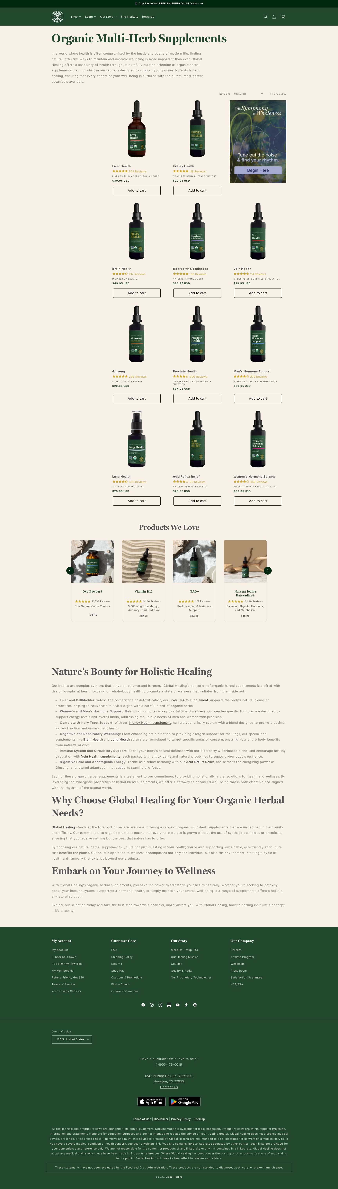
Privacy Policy (181, 1119)
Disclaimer (161, 1119)
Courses (176, 963)
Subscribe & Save (64, 957)
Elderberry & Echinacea (190, 269)
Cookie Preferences (124, 991)
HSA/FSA (237, 984)
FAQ (114, 949)
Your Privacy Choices (66, 991)
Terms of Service (63, 984)
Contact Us (169, 1087)
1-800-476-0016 (169, 1064)
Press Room (239, 970)
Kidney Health (183, 166)
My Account (60, 949)
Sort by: (224, 93)
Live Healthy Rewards (67, 963)
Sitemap (199, 1119)
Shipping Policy (122, 957)
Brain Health (121, 269)
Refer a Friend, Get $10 (68, 977)
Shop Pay (118, 970)
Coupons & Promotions (127, 977)
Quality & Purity (182, 970)
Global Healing (63, 827)
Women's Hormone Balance (255, 477)
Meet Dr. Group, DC (184, 949)
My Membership (63, 970)
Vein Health (242, 269)
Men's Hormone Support (252, 371)
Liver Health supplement (189, 700)
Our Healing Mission (184, 957)
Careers (236, 949)
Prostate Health (185, 371)
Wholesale (238, 963)
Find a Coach (120, 984)
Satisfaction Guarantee (246, 977)
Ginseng (118, 371)
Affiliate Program (242, 957)
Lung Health (121, 477)
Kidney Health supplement (150, 723)
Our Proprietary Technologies (191, 977)
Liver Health (121, 166)
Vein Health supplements (100, 756)
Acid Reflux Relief (186, 477)
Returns (116, 963)
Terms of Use (142, 1119)
